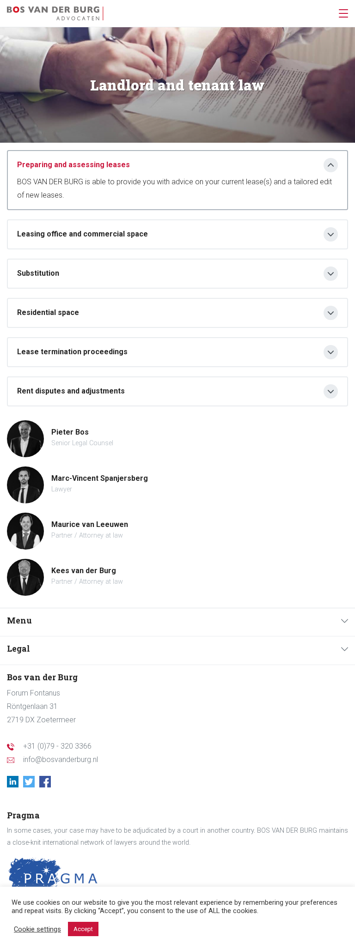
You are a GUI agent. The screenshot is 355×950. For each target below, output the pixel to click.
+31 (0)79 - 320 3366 (57, 746)
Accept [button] (83, 929)
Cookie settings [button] (37, 929)
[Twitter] (31, 782)
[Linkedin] (15, 782)
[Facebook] (47, 782)
